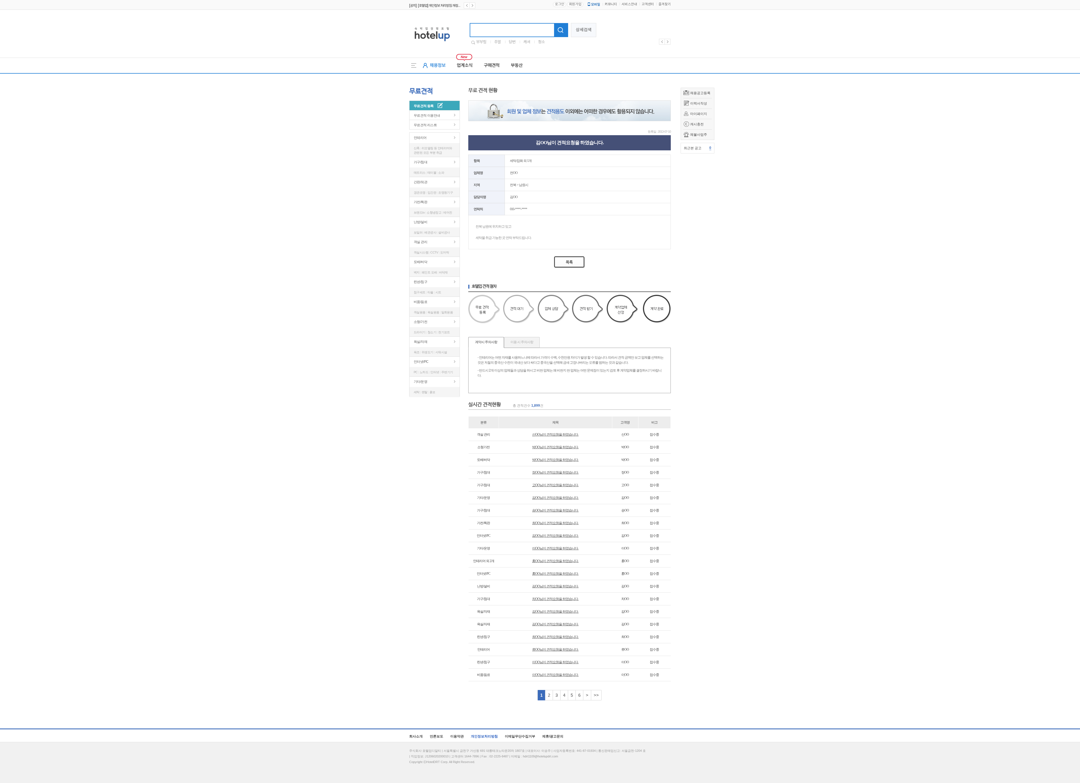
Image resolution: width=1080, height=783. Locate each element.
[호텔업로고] (432, 42)
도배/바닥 (420, 262)
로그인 (559, 4)
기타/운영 (420, 382)
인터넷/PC (421, 362)
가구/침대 (420, 162)
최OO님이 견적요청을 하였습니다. (555, 523)
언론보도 (436, 736)
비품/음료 (420, 302)
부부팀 (481, 42)
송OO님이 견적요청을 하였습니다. (555, 510)
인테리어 (420, 138)
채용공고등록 (700, 93)
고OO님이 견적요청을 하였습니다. (555, 485)
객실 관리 (420, 242)
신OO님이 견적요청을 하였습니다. (555, 434)
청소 (541, 42)
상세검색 (583, 30)
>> (596, 695)
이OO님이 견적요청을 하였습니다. (555, 548)
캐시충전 (697, 124)
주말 (497, 42)
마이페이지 (698, 114)
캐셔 (526, 42)
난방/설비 (420, 222)
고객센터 (648, 4)
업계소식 (464, 65)
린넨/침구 (420, 282)
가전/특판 (420, 202)
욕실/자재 (420, 342)
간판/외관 (420, 182)
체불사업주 (698, 135)
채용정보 (438, 65)
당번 (512, 42)
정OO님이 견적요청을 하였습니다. (555, 472)
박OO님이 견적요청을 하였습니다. (555, 447)
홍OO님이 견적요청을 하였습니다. (555, 561)
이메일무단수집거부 (520, 736)
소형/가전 (420, 322)
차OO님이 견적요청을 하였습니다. (555, 599)
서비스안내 (629, 4)
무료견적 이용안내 (427, 115)
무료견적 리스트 (425, 125)
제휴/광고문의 (552, 736)
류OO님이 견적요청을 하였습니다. (555, 649)
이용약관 (457, 736)
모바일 (595, 4)
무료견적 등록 (424, 106)
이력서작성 (698, 103)
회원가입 (575, 4)
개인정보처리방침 (484, 736)
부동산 (517, 65)
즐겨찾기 (664, 4)
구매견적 (492, 65)
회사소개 (416, 736)
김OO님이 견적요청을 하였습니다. (555, 498)
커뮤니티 (611, 4)
